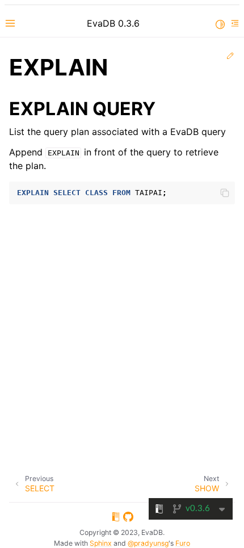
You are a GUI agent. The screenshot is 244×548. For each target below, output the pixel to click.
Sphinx (101, 543)
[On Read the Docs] (116, 518)
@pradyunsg (148, 543)
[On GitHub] (128, 518)
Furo (182, 543)
